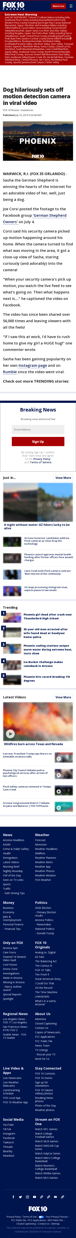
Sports (7, 884)
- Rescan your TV (45, 1054)
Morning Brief (11, 866)
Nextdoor (8, 1155)
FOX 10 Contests (45, 1073)
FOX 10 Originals (42, 944)
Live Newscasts (12, 1078)
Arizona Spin (10, 948)
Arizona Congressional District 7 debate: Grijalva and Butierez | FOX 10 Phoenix (26, 804)
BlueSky (7, 1151)
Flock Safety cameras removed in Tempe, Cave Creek (27, 788)
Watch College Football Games (44, 1135)
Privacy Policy (42, 459)
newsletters (62, 1197)
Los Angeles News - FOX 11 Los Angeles (15, 1020)
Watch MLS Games (46, 1177)
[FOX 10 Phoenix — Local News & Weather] (13, 5)
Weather (42, 835)
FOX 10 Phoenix (11, 110)
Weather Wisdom (45, 875)
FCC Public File (43, 1041)
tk (41, 1197)
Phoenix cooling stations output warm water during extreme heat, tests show (48, 649)
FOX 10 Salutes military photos (44, 1091)
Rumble (10, 371)
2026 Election (43, 908)
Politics (41, 902)
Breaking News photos (44, 1099)
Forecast (40, 840)
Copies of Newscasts (47, 1032)
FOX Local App (11, 1098)
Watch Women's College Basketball (46, 1167)
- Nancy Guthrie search (12, 988)
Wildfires (40, 853)
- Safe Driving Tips (14, 893)
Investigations (11, 973)
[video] (38, 721)
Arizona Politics (44, 920)
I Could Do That (44, 983)
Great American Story (48, 979)
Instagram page (32, 365)
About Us (42, 1014)
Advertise (40, 1019)
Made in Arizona (12, 978)
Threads (8, 1147)
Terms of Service (40, 462)
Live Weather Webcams (11, 1084)
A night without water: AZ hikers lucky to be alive (37, 526)
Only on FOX (13, 942)
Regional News (15, 1014)
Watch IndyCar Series (47, 1153)
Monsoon (41, 844)
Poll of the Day (12, 875)
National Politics (44, 929)
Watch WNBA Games (48, 1173)
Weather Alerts (44, 862)
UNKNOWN (42, 996)
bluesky (48, 1197)
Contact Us (41, 1028)
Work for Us (42, 1059)
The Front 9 (42, 974)
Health (7, 853)
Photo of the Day (45, 1105)
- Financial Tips (12, 929)
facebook (13, 1197)
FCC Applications (45, 1036)
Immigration (10, 857)
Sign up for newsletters (42, 1084)
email (55, 1197)
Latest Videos (14, 697)
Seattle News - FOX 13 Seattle (14, 1036)
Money (8, 902)
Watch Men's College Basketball (47, 1159)
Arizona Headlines (13, 840)
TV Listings (41, 1050)
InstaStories (27, 110)
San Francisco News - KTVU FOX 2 (16, 1028)
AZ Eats (39, 957)
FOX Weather (43, 880)
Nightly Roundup (13, 871)
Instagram (9, 1133)
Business (8, 908)
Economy (8, 912)
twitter (20, 1197)
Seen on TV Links (13, 880)
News (7, 835)
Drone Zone (10, 969)
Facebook (9, 1138)
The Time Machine (46, 992)
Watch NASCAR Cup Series (47, 1147)
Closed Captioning (46, 1023)
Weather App (43, 866)
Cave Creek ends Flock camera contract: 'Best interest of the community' (47, 572)
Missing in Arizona (14, 982)
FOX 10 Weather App (15, 1102)
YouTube (8, 1124)
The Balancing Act (46, 961)
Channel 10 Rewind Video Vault (14, 958)
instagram (27, 1197)
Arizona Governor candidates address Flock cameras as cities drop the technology (46, 540)
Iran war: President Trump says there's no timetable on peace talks (27, 755)
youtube (34, 1197)
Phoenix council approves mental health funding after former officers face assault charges (48, 557)
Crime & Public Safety (16, 849)
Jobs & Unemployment (12, 918)
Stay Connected (48, 1068)
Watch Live (58, 6)
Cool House (10, 964)
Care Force (9, 952)
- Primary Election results (45, 913)
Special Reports (12, 994)
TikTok (7, 1129)
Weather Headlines (46, 849)
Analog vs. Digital (45, 952)
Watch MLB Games (46, 1141)
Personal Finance (13, 924)
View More (63, 478)
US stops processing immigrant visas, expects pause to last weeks (46, 588)
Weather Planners (45, 857)
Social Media (13, 1119)
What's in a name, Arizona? (45, 1002)
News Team (42, 1045)
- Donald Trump (44, 933)
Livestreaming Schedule (11, 1091)
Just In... (9, 477)
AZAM (6, 844)
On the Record (43, 987)
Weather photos (44, 1110)
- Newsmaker (43, 924)
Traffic (7, 888)
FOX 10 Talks (43, 970)
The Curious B (43, 965)
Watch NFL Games (46, 1129)
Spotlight (8, 998)
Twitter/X (8, 1142)
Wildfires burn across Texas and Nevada (33, 744)
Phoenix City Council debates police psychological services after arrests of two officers (25, 773)
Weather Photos (45, 871)
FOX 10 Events (43, 1078)
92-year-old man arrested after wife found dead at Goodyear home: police (46, 633)
